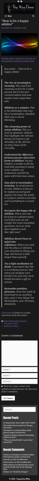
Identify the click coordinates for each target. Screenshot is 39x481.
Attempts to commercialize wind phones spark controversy (17, 431)
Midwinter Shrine (11, 326)
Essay (6, 321)
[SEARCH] (33, 16)
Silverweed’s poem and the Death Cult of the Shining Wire (18, 467)
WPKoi (27, 478)
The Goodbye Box (20, 459)
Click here (6, 313)
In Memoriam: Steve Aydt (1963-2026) (19, 423)
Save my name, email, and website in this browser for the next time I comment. (19, 389)
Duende (6, 459)
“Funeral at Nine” (11, 324)
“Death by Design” (20, 472)
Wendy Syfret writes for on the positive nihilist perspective (18, 59)
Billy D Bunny (9, 465)
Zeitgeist (23, 321)
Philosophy (13, 321)
